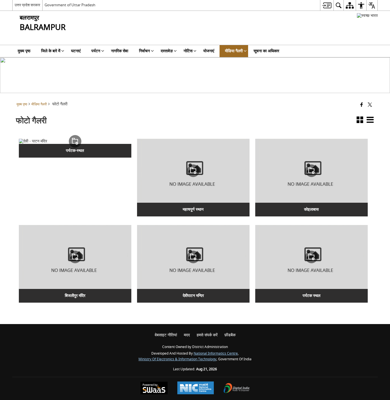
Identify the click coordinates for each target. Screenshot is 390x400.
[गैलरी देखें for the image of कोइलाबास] (311, 171)
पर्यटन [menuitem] (95, 51)
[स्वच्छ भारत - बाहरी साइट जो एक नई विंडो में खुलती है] (367, 16)
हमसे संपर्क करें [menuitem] (207, 335)
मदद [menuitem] (187, 335)
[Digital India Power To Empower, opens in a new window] (236, 388)
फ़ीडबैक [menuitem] (230, 335)
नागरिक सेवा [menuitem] (119, 51)
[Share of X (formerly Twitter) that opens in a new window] (369, 105)
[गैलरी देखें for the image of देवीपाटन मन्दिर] (193, 257)
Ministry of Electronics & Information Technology (177, 359)
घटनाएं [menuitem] (76, 51)
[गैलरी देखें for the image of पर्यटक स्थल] (311, 257)
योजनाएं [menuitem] (208, 51)
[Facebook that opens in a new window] (361, 105)
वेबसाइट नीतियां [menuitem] (166, 335)
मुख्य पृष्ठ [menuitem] (24, 51)
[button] (360, 121)
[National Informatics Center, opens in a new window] (195, 388)
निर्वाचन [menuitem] (144, 51)
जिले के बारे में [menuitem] (50, 51)
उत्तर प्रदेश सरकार (27, 5)
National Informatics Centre (216, 353)
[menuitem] (326, 5)
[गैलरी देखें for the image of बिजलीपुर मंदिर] (75, 257)
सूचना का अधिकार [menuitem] (266, 51)
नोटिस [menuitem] (188, 51)
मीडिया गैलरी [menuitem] (234, 51)
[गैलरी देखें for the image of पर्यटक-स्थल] (75, 141)
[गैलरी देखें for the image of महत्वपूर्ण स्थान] (193, 171)
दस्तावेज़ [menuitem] (167, 51)
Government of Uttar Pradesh (70, 5)
